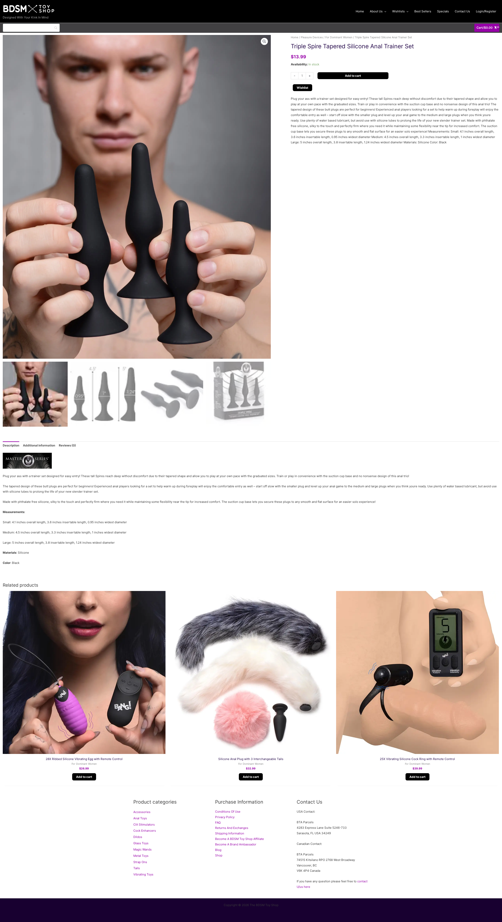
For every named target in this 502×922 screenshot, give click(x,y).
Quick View (84, 751)
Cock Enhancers (144, 830)
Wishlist (302, 88)
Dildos (137, 837)
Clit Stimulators (144, 824)
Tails (136, 868)
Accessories (141, 812)
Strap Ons (140, 862)
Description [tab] (11, 445)
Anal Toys (140, 818)
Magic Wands (142, 849)
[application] (384, 11)
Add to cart (353, 76)
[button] (264, 41)
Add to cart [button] (84, 777)
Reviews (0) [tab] (67, 445)
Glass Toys (140, 843)
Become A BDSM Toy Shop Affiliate (239, 839)
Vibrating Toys (143, 874)
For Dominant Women (338, 37)
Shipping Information (229, 833)
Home (294, 37)
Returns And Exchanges (231, 828)
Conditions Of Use (227, 811)
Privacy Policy (225, 817)
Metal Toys (140, 856)
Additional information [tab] (39, 445)
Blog (218, 850)
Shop (218, 855)
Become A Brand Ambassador (235, 844)
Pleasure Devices (312, 37)
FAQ (218, 822)
